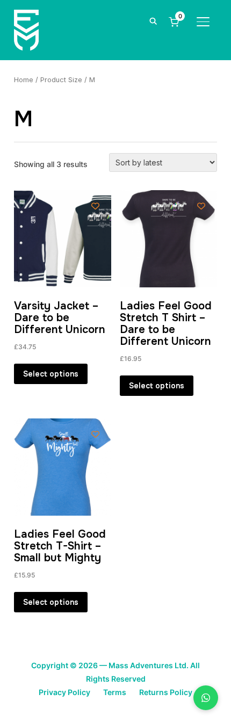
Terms (114, 692)
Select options (50, 374)
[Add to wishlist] (95, 206)
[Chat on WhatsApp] (205, 697)
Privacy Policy (64, 692)
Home (23, 80)
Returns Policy (165, 692)
